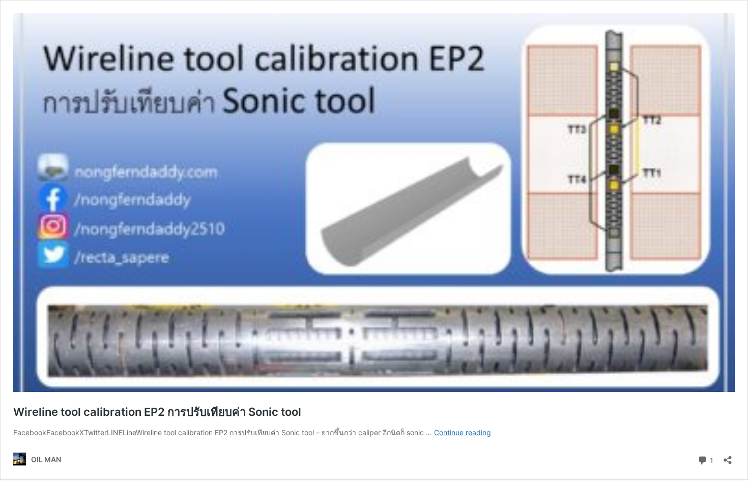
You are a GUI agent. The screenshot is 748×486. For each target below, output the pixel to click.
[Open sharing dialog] (728, 457)
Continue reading (462, 432)
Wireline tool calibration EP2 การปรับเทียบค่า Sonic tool (157, 411)
